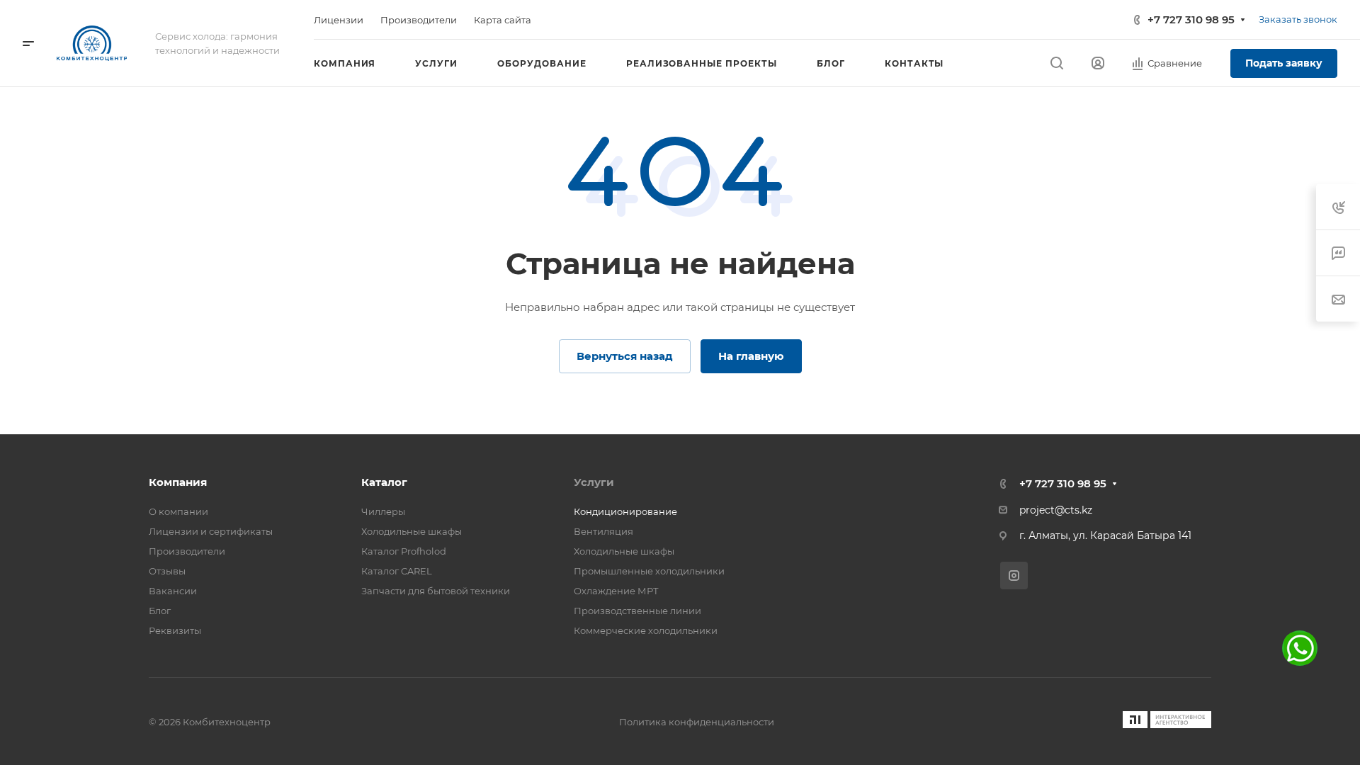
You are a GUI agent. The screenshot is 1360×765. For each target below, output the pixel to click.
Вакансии (173, 590)
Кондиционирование (625, 511)
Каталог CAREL (396, 571)
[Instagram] (1014, 575)
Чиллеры (383, 511)
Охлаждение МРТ (616, 590)
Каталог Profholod (403, 551)
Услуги (594, 482)
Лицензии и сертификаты (211, 531)
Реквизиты (175, 630)
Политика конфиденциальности (696, 721)
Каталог (384, 482)
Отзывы (167, 571)
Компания (178, 482)
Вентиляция (603, 531)
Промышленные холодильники (649, 571)
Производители (187, 551)
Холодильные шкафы (411, 531)
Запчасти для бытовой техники (435, 590)
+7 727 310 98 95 (1191, 19)
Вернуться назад (625, 356)
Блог (160, 610)
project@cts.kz (1055, 510)
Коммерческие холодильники (646, 630)
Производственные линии (637, 610)
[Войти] (1098, 63)
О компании (178, 511)
